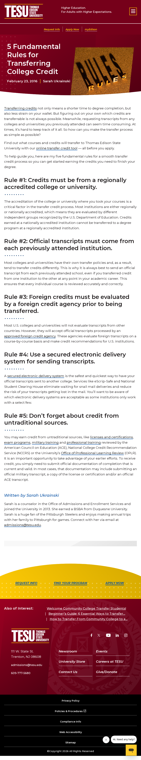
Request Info (52, 29)
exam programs (17, 442)
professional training (84, 442)
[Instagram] (125, 636)
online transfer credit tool (56, 148)
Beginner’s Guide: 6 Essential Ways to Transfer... (86, 614)
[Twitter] (99, 636)
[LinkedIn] (117, 636)
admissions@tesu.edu (22, 525)
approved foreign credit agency (30, 336)
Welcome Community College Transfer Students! (86, 608)
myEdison (91, 29)
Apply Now (72, 29)
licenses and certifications (111, 437)
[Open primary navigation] (133, 11)
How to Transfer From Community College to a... (89, 619)
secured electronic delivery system (35, 376)
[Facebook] (91, 636)
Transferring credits (20, 108)
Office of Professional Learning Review (92, 453)
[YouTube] (108, 636)
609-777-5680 (20, 673)
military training (45, 442)
